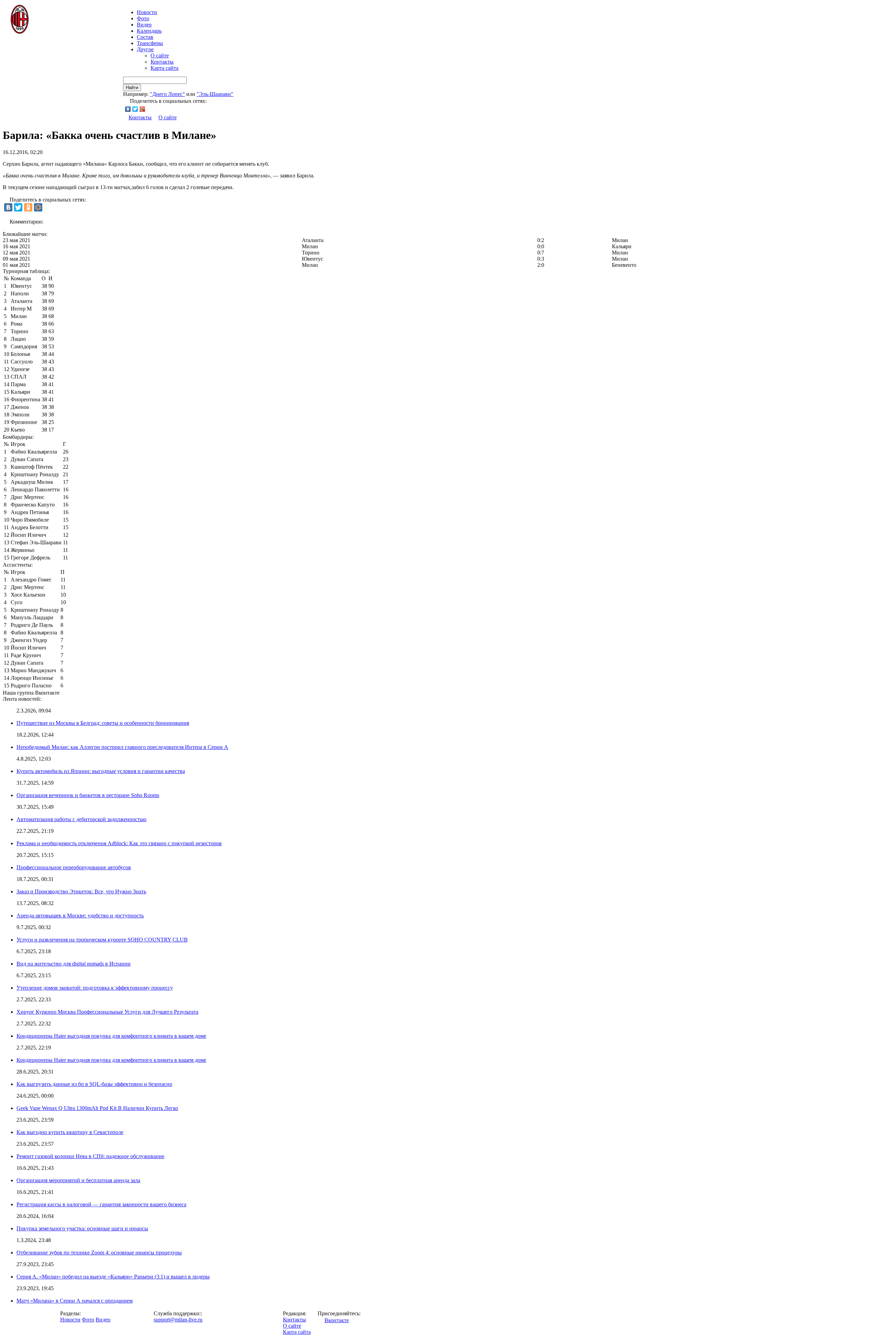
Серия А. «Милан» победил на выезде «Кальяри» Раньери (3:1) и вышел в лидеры (113, 1277)
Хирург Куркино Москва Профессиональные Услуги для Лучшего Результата (107, 1012)
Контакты (162, 62)
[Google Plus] (142, 109)
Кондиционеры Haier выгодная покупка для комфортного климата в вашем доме (111, 1036)
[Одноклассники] (28, 207)
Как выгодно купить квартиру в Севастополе (69, 1132)
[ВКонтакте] (128, 109)
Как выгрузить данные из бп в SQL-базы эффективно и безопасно (94, 1084)
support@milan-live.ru (178, 1319)
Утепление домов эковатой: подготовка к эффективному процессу (94, 988)
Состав (145, 37)
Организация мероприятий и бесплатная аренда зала (78, 1180)
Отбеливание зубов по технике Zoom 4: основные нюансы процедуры (99, 1252)
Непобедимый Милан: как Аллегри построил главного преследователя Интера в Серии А (122, 747)
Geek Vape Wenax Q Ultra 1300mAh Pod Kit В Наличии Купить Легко (97, 1108)
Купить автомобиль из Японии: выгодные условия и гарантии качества (100, 771)
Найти (132, 87)
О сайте (160, 55)
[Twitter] (135, 109)
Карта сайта (164, 68)
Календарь (149, 31)
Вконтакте (336, 1320)
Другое (145, 49)
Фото (143, 18)
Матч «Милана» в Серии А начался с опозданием (74, 1301)
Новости (70, 1319)
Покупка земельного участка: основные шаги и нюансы (82, 1228)
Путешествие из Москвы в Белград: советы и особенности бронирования (102, 723)
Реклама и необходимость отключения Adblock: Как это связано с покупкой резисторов (119, 843)
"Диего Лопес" (167, 94)
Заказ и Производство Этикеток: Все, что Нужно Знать (81, 891)
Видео (144, 25)
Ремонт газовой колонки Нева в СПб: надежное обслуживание (90, 1156)
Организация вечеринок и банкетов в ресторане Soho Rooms (87, 795)
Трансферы (150, 43)
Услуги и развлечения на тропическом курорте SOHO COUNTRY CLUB (102, 940)
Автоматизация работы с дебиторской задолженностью (81, 819)
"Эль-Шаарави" (215, 94)
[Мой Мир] (38, 207)
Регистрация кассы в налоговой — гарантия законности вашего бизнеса (101, 1204)
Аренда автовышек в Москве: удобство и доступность (80, 915)
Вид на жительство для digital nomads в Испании (73, 964)
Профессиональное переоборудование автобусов (73, 867)
